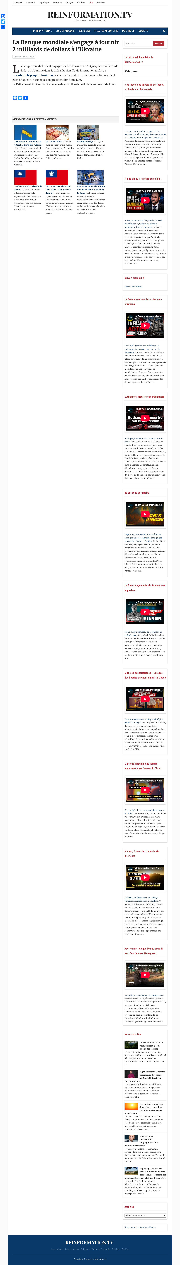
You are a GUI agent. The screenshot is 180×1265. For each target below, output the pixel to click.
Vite (91, 2)
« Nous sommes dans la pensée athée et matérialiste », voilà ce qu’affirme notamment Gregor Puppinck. (143, 223)
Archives (101, 2)
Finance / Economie (106, 31)
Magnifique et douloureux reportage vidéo (144, 995)
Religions (85, 31)
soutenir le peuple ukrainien (34, 75)
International (42, 31)
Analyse (69, 2)
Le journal (17, 2)
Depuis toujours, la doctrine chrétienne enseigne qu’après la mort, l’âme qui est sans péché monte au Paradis (143, 537)
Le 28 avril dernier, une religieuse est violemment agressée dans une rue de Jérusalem (142, 349)
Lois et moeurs (65, 31)
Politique (128, 31)
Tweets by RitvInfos (134, 287)
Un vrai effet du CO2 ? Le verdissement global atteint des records (151, 1046)
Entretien (57, 2)
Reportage (44, 2)
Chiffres (81, 2)
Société (143, 31)
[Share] (3, 26)
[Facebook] (3, 16)
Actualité (30, 2)
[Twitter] (3, 21)
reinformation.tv (90, 14)
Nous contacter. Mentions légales (140, 1227)
